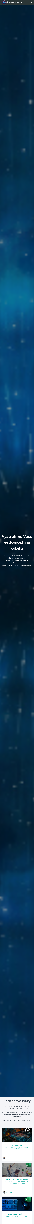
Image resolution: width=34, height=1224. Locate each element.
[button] (31, 2)
